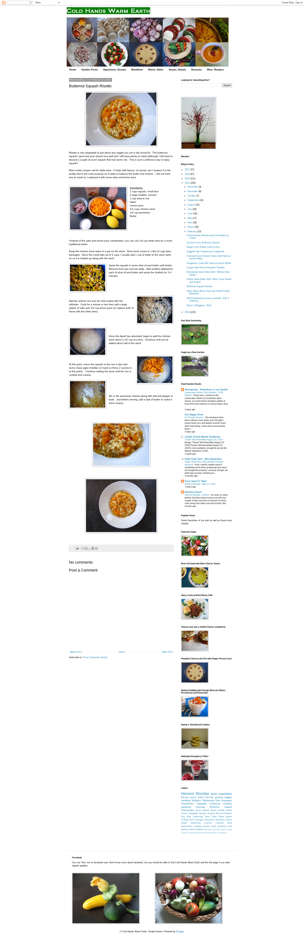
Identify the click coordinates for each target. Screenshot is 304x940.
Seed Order (211, 816)
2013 (187, 312)
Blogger (180, 931)
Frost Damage (196, 820)
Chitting (184, 820)
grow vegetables (221, 793)
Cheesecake (187, 810)
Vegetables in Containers (217, 833)
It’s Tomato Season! (194, 417)
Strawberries (187, 803)
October (192, 195)
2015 (187, 178)
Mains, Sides (155, 69)
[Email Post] (76, 548)
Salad (200, 797)
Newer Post (76, 652)
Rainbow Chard (193, 492)
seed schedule (218, 826)
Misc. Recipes (215, 69)
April (190, 222)
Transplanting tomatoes (196, 833)
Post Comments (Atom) (95, 657)
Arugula (211, 813)
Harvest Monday (195, 793)
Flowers (228, 813)
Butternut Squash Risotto (199, 286)
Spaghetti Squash (197, 813)
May (190, 218)
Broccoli (220, 813)
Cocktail (221, 810)
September (193, 200)
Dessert (185, 797)
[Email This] (83, 548)
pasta (193, 797)
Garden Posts (89, 69)
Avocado (200, 807)
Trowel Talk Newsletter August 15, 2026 (204, 439)
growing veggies (223, 797)
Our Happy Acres (194, 414)
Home (72, 69)
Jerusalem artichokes (214, 820)
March (191, 227)
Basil (213, 810)
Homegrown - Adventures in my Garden (206, 389)
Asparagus (226, 800)
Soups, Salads (177, 69)
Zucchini (209, 797)
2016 (187, 174)
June (190, 213)
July (190, 209)
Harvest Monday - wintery (197, 495)
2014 (187, 183)
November (193, 191)
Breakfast (137, 69)
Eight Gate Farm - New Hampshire (203, 459)
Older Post (167, 652)
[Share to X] (89, 548)
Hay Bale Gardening (192, 816)
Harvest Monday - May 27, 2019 (200, 484)
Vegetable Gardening (208, 803)
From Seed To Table (196, 481)
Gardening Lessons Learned (207, 823)
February (192, 231)
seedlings (186, 800)
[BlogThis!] (86, 548)
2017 (187, 169)
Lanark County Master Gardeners (202, 436)
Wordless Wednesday (203, 800)
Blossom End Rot (212, 829)
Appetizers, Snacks (114, 69)
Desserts (196, 69)
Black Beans (225, 816)
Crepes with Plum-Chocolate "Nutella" (206, 267)
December (193, 186)
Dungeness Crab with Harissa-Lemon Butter (209, 263)
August (191, 204)
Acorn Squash (202, 810)
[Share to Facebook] (93, 548)
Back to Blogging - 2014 (199, 305)
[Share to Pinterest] (96, 548)
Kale (218, 800)
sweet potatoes (196, 829)
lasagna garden (202, 826)
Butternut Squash (221, 807)
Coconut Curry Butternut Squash (203, 242)
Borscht (223, 829)
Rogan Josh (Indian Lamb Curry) (203, 247)
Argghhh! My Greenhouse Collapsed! (205, 251)
